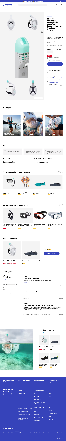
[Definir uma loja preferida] (54, 5)
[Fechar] (62, 1)
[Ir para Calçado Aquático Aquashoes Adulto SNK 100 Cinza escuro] (31, 250)
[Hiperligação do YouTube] (6, 394)
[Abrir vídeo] (42, 32)
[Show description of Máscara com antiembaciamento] (18, 134)
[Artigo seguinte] (61, 172)
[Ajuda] (56, 5)
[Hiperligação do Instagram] (8, 394)
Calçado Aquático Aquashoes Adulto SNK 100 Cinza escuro (54, 191)
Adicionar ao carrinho (55, 64)
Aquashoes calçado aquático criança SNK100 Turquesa (39, 191)
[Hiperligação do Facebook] (4, 394)
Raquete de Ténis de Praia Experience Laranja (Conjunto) (24, 191)
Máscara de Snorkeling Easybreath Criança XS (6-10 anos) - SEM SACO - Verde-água (44, 347)
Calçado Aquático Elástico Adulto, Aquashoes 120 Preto (43, 365)
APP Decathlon (48, 8)
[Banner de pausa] (60, 1)
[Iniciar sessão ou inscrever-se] (59, 5)
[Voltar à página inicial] (8, 5)
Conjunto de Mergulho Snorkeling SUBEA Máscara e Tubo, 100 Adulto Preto (10, 191)
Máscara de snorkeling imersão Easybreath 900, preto (10, 225)
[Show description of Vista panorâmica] (40, 134)
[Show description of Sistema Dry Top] (61, 134)
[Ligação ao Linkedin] (11, 394)
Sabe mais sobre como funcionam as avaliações (9, 293)
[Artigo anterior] (58, 172)
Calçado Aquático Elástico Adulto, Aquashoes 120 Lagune (54, 365)
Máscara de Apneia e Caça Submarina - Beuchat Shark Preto (25, 225)
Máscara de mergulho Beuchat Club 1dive (39, 225)
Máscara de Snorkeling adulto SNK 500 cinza (55, 225)
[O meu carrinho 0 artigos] (61, 5)
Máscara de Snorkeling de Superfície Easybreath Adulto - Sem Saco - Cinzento (12, 261)
